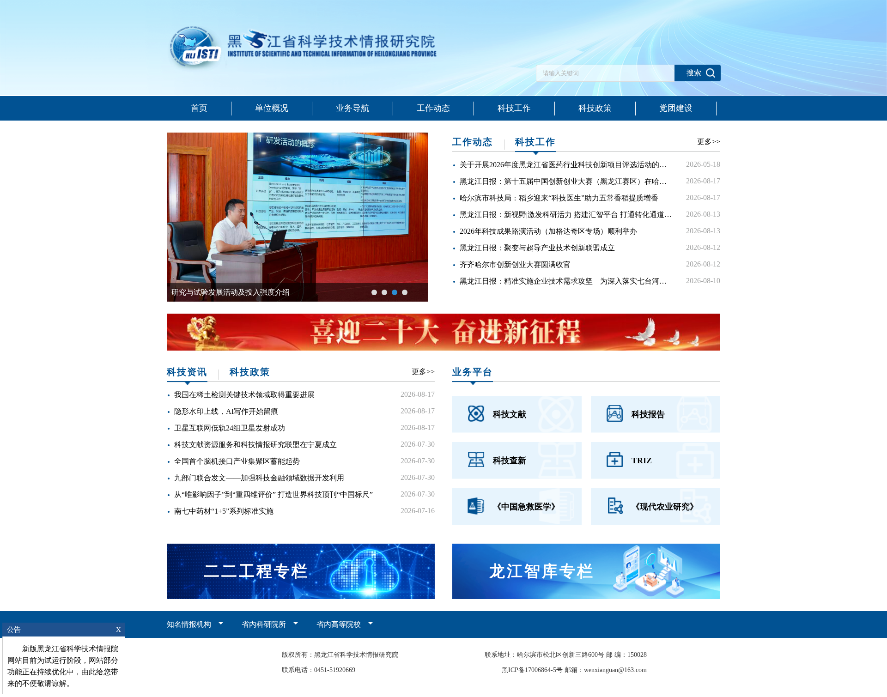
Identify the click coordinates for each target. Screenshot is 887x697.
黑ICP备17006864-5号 (532, 670)
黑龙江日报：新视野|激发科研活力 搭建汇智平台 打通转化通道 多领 (573, 214)
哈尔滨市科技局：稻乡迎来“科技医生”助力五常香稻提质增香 (559, 198)
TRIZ (642, 460)
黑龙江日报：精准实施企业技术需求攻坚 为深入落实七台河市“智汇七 (576, 281)
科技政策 (595, 108)
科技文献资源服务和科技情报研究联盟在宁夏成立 (255, 445)
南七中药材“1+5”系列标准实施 (223, 511)
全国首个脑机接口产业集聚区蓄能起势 (237, 461)
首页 (199, 108)
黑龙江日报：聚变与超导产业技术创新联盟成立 (537, 248)
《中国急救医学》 (526, 506)
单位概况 (271, 108)
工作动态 (433, 108)
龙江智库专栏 (542, 571)
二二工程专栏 (256, 571)
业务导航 (352, 108)
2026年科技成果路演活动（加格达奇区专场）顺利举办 (548, 231)
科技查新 (509, 460)
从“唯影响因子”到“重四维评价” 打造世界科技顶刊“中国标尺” (273, 494)
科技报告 (648, 414)
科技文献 (509, 414)
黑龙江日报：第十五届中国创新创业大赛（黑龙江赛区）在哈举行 (567, 181)
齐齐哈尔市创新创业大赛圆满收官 (515, 264)
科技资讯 (187, 372)
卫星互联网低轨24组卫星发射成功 (229, 428)
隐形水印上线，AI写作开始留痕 (226, 411)
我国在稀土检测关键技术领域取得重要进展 (244, 395)
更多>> (708, 141)
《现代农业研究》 (665, 506)
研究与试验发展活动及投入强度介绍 (230, 292)
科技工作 (514, 108)
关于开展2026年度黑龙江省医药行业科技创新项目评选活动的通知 (567, 165)
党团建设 (676, 108)
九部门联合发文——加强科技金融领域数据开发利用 (259, 478)
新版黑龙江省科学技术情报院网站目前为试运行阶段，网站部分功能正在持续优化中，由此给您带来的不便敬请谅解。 (62, 666)
